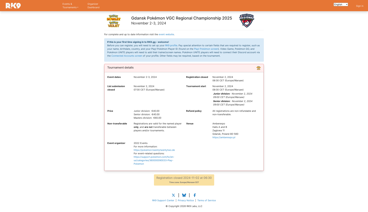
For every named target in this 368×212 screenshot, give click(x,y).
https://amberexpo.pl (223, 137)
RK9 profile (171, 45)
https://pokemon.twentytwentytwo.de (154, 150)
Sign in (359, 5)
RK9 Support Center (163, 200)
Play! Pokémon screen (206, 48)
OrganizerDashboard (93, 5)
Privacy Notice (186, 200)
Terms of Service (206, 200)
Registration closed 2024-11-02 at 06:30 (184, 179)
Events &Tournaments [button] (70, 5)
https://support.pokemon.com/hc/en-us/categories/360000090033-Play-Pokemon (154, 160)
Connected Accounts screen (126, 55)
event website (166, 34)
